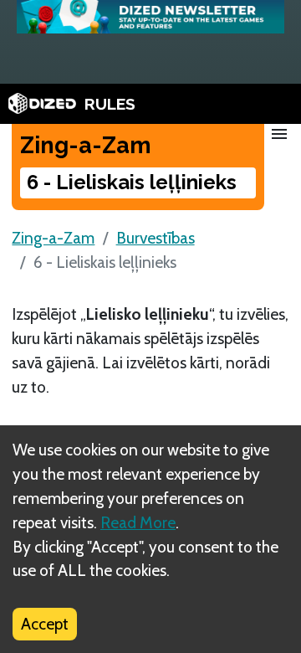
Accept (45, 624)
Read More (138, 522)
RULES (109, 104)
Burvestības (155, 238)
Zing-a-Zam (53, 238)
